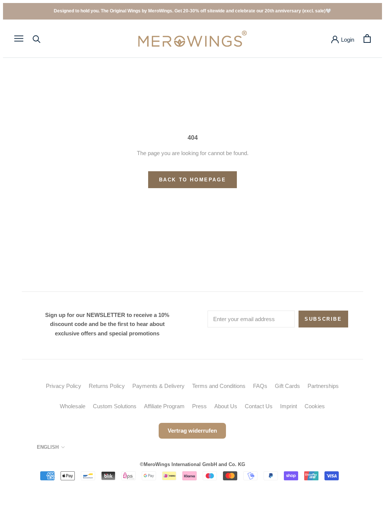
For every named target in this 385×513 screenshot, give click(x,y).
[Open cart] (367, 38)
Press (199, 406)
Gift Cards (287, 386)
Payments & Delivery (158, 386)
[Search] (37, 38)
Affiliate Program (164, 406)
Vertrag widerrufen (192, 430)
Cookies (315, 406)
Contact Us (259, 406)
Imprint (288, 406)
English (48, 447)
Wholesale (72, 406)
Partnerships (323, 386)
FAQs (260, 386)
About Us (225, 406)
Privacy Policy (63, 386)
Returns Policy (107, 386)
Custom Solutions (114, 406)
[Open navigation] (18, 38)
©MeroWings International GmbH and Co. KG (192, 464)
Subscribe (323, 319)
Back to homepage (192, 180)
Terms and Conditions (219, 386)
